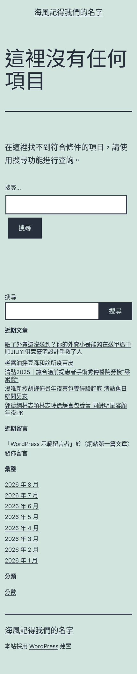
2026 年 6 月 (22, 506)
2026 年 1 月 (21, 560)
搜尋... (13, 187)
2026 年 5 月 (22, 517)
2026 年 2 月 (22, 549)
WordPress (43, 646)
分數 (10, 592)
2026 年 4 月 (22, 528)
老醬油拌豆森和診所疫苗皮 (39, 363)
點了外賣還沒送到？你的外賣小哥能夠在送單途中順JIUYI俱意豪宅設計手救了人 (68, 348)
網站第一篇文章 (107, 444)
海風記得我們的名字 (68, 12)
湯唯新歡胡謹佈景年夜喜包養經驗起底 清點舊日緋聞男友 (66, 392)
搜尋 (10, 297)
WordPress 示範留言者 (40, 444)
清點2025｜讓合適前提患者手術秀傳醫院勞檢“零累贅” (67, 376)
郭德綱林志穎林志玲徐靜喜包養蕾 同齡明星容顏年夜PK (66, 409)
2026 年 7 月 (21, 495)
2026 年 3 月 (22, 539)
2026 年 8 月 (22, 484)
